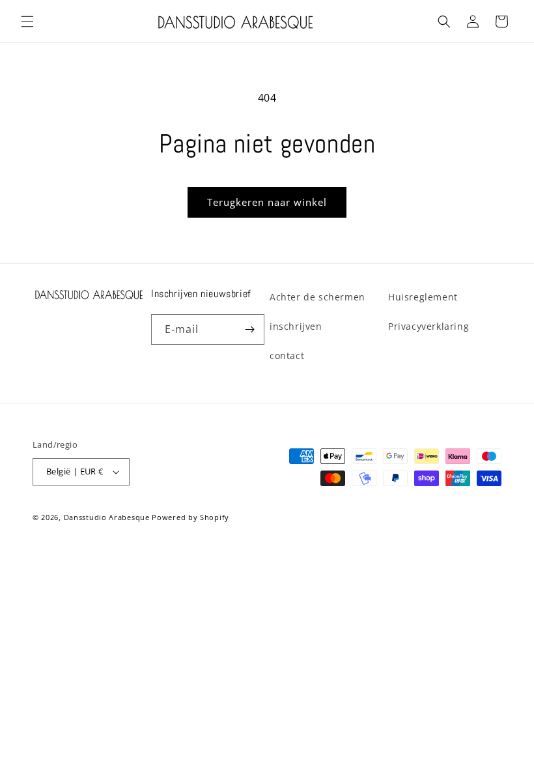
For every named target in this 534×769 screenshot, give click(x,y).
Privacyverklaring (428, 326)
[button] (27, 21)
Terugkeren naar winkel (267, 202)
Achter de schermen (317, 297)
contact (287, 355)
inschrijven (296, 326)
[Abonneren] (249, 329)
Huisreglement (423, 297)
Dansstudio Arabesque (107, 517)
